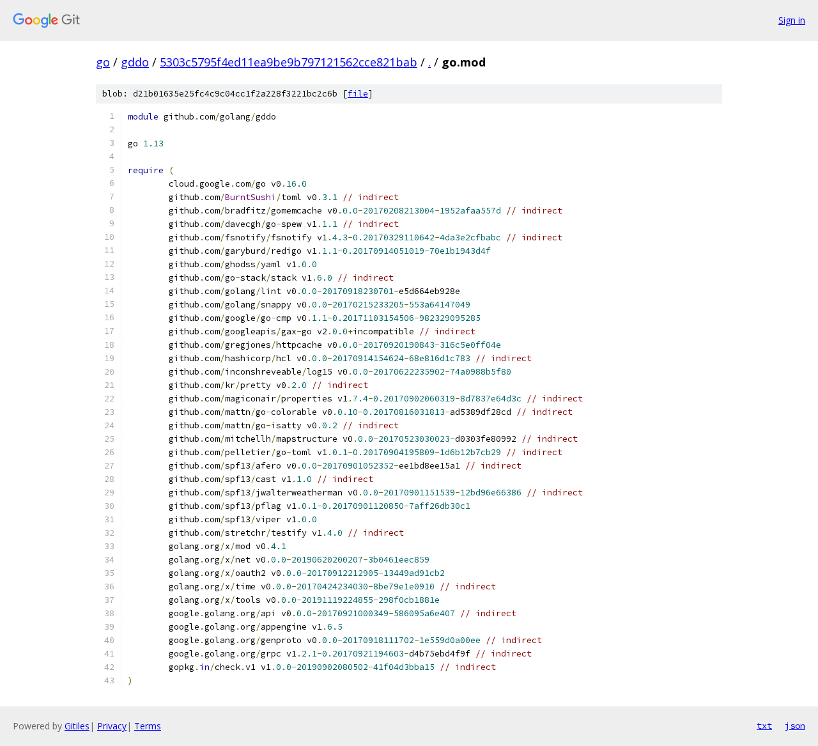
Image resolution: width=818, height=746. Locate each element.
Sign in (791, 20)
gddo (135, 62)
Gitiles (77, 726)
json (795, 725)
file (358, 93)
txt (764, 725)
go (103, 62)
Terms (147, 726)
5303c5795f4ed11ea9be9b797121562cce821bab (288, 62)
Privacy (112, 726)
